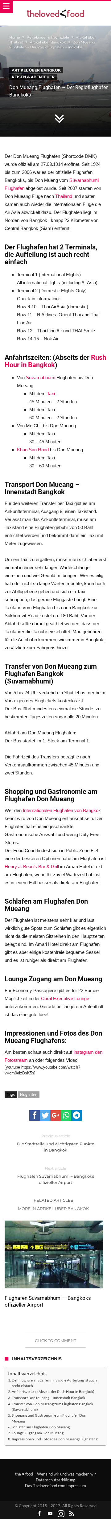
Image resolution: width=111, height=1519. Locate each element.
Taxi (51, 393)
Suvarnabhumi (41, 377)
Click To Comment (55, 1340)
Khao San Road (33, 449)
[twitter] (45, 1115)
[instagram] (61, 1514)
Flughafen (28, 1094)
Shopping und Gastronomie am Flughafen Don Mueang (49, 1418)
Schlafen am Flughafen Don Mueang (41, 1427)
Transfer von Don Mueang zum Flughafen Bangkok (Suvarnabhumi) (52, 1407)
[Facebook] (39, 1514)
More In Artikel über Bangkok (53, 1208)
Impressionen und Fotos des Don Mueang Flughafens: (55, 1439)
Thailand (63, 196)
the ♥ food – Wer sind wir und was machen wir (55, 1474)
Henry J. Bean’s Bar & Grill (32, 866)
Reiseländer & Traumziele (48, 37)
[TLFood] (55, 6)
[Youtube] (50, 1514)
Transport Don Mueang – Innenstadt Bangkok (48, 1397)
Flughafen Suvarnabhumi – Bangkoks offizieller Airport (55, 1175)
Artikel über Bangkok (48, 42)
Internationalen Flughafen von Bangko (60, 810)
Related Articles (53, 1200)
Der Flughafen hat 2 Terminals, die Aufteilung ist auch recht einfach (54, 1383)
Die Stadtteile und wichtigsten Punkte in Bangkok (55, 1143)
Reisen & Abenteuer (33, 77)
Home (14, 37)
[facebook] (34, 1115)
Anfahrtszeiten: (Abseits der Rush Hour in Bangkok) (53, 1391)
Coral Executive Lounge (65, 998)
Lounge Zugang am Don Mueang (38, 1433)
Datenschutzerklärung (55, 1479)
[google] (55, 1115)
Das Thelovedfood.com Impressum (55, 1485)
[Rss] (72, 1514)
